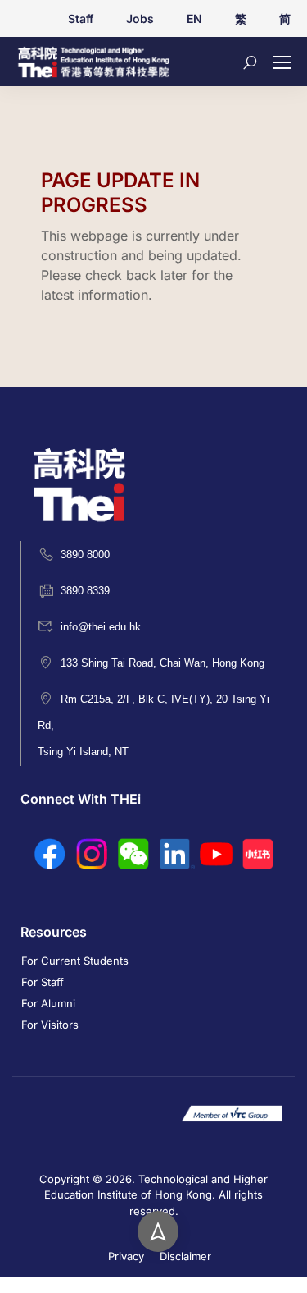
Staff (80, 18)
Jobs (140, 18)
